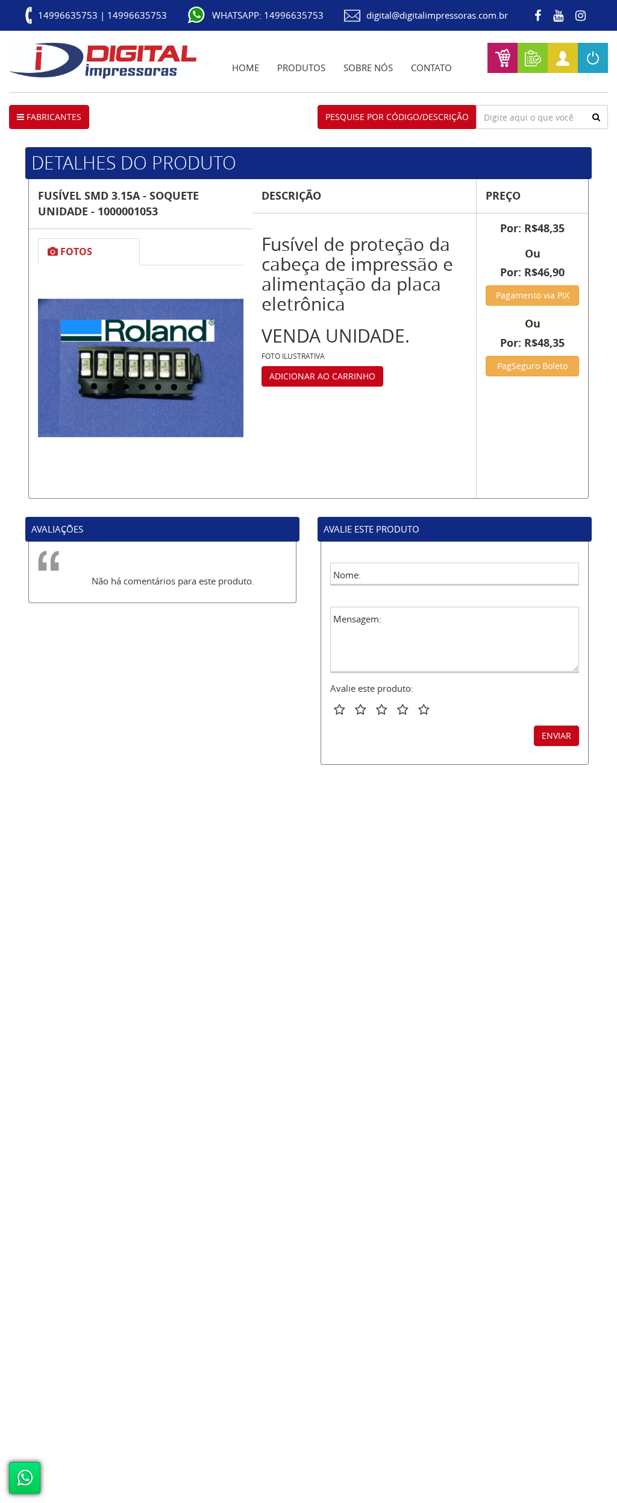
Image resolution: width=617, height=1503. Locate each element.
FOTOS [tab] (75, 251)
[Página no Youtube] (558, 16)
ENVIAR (556, 735)
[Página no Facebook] (537, 16)
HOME (245, 68)
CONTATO (431, 68)
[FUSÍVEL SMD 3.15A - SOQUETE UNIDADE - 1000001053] (140, 368)
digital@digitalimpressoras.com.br (437, 15)
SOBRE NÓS (368, 68)
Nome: (347, 575)
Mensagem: (357, 619)
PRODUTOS (301, 68)
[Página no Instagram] (580, 16)
